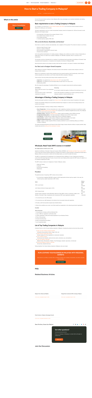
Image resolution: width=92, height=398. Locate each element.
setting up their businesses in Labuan (52, 126)
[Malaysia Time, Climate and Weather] (47, 277)
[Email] (85, 324)
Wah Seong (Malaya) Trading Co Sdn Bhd (45, 242)
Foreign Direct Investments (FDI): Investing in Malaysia (71, 293)
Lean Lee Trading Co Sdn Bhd (43, 239)
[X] (75, 324)
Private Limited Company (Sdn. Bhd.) (56, 26)
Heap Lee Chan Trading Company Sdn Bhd (46, 230)
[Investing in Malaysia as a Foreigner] (74, 277)
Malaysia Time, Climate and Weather (42, 293)
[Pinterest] (83, 324)
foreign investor (58, 100)
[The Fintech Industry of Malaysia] (47, 298)
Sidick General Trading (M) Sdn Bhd (44, 233)
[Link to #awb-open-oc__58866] (89, 2)
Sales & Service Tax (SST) (55, 80)
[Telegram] (81, 324)
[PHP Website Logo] (7, 1)
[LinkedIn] (77, 324)
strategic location (54, 113)
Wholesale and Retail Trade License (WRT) (77, 151)
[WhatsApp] (79, 324)
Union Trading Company (42, 236)
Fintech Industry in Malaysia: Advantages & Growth (44, 315)
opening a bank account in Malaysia (48, 110)
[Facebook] (73, 324)
